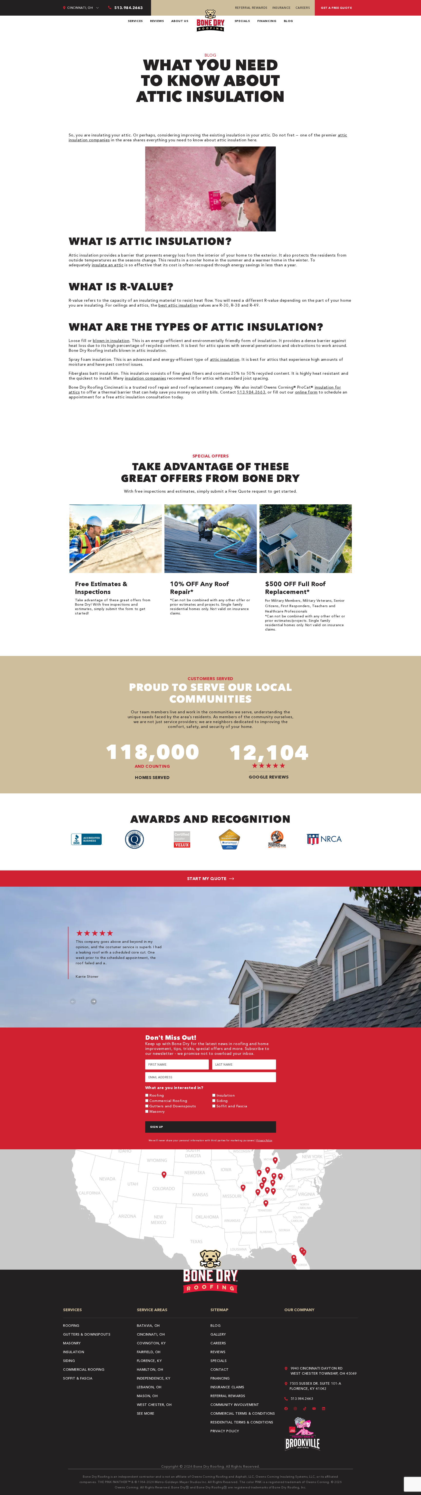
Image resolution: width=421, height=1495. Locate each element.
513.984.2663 (251, 392)
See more (145, 1413)
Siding (222, 1100)
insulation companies (145, 378)
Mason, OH (147, 1396)
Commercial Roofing (168, 1100)
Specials (242, 21)
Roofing (156, 1095)
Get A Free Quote (336, 8)
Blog (288, 21)
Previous (73, 1001)
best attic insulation (178, 305)
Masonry (157, 1111)
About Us (179, 21)
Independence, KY (154, 1378)
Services (135, 21)
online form (306, 392)
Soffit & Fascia (77, 1378)
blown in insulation (111, 340)
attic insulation (224, 359)
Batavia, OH (148, 1325)
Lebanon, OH (149, 1387)
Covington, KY (151, 1343)
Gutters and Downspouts (172, 1106)
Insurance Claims (227, 1387)
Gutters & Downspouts (86, 1334)
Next (94, 1001)
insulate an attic (108, 264)
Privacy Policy (264, 1140)
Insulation (226, 1095)
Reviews (157, 21)
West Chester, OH (154, 1404)
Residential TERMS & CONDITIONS (241, 1422)
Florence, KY (149, 1361)
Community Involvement (234, 1404)
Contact (219, 1369)
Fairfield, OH (149, 1352)
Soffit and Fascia (232, 1106)
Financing (267, 21)
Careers (303, 8)
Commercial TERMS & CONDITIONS (242, 1413)
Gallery (218, 1334)
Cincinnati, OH (151, 1334)
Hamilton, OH (150, 1369)
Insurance (281, 8)
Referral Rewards (251, 8)
